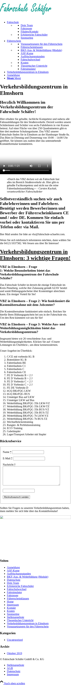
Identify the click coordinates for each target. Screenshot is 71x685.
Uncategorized (15, 639)
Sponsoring (13, 614)
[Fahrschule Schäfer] (26, 16)
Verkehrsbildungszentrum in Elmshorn (28, 623)
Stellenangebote (15, 617)
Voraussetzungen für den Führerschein (28, 626)
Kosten (11, 610)
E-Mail (7, 458)
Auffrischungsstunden (19, 573)
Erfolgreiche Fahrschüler (20, 586)
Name (7, 452)
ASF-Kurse (13, 570)
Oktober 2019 (14, 653)
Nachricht (9, 464)
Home (10, 601)
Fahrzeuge (12, 595)
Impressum (13, 604)
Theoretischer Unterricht (20, 620)
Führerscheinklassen (18, 598)
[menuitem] (39, 30)
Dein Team (13, 582)
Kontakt (11, 607)
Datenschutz (13, 579)
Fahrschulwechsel (16, 589)
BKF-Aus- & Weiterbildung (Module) (27, 576)
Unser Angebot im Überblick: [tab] (16, 350)
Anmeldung (13, 567)
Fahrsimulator (14, 592)
